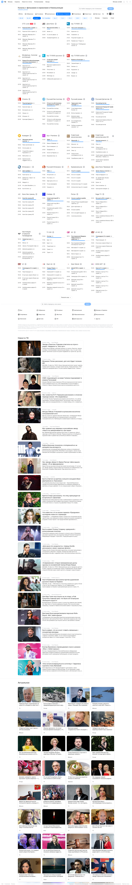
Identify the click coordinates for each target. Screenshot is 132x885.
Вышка (73, 76)
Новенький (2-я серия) (53, 275)
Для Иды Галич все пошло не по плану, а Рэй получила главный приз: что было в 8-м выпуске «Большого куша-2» (60, 598)
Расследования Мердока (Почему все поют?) (78, 243)
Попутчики (50, 69)
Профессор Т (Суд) (76, 41)
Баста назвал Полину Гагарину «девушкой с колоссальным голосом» (58, 530)
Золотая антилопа (76, 216)
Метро (24, 243)
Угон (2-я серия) (75, 174)
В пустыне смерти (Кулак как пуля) (104, 246)
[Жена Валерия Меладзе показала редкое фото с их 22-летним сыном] (102, 845)
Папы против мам (27, 145)
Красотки (74, 31)
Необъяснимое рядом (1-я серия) (103, 251)
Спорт (112, 18)
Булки (97, 182)
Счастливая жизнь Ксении (76, 109)
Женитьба (74, 140)
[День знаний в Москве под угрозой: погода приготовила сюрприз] (102, 747)
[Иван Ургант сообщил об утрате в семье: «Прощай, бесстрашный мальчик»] (78, 698)
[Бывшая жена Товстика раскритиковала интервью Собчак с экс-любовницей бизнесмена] (29, 869)
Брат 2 (48, 243)
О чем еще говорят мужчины (52, 60)
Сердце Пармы (51, 268)
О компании (7, 883)
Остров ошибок (75, 209)
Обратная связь (125, 883)
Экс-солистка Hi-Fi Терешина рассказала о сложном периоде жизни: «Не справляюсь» (62, 396)
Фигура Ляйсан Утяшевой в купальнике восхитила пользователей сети (61, 413)
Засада (73, 72)
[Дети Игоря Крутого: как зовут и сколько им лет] (102, 820)
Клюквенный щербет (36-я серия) (54, 208)
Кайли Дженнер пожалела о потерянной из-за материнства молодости (59, 446)
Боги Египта (25, 188)
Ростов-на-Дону (86, 330)
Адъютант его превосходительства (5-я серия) (29, 92)
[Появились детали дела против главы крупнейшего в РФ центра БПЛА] (78, 845)
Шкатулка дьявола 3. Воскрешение (28, 257)
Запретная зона (27, 239)
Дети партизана (75, 206)
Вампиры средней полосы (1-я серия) (55, 278)
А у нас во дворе (51, 34)
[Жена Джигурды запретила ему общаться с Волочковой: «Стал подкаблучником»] (78, 820)
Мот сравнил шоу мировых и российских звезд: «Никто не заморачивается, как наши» (60, 429)
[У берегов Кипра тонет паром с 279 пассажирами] (29, 722)
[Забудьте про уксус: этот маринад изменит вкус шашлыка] (102, 722)
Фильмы (97, 18)
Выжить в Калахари (77, 59)
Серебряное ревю (76, 158)
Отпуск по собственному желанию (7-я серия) (54, 120)
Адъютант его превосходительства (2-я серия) (29, 73)
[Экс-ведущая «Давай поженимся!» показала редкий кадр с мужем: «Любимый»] (102, 771)
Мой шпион (25, 155)
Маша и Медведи (51, 143)
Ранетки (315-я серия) (28, 27)
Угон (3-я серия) (75, 177)
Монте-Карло (75, 254)
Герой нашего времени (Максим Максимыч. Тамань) (105, 155)
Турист (49, 252)
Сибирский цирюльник (53, 79)
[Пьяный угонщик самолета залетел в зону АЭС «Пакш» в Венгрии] (102, 698)
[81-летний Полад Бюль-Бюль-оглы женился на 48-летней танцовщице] (53, 771)
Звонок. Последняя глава (29, 246)
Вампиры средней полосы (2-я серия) (55, 283)
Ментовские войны (52, 27)
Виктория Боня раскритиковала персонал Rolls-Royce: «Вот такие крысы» (60, 614)
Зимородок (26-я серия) (78, 276)
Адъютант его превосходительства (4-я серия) (29, 86)
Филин (49, 31)
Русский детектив (101, 103)
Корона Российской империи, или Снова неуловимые (30, 61)
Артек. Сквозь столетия (103, 171)
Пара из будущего (101, 174)
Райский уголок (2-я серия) (101, 291)
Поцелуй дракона (27, 103)
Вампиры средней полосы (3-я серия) (55, 288)
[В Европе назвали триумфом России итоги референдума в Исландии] (53, 796)
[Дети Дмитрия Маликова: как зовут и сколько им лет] (29, 820)
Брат (48, 240)
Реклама (13, 883)
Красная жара (26, 107)
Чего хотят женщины (77, 27)
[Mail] (2, 2)
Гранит (49, 249)
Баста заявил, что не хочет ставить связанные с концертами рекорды (60, 631)
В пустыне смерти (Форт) (103, 243)
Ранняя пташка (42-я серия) (52, 218)
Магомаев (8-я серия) (77, 250)
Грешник (49, 187)
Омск (77, 330)
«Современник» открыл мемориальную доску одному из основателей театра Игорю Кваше (59, 564)
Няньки (24, 113)
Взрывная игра (51, 156)
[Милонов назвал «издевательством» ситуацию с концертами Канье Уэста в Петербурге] (78, 722)
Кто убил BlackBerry (28, 185)
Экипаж (73, 66)
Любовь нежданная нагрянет (76, 126)
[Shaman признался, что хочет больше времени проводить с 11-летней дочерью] (53, 722)
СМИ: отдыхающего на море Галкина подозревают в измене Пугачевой (62, 379)
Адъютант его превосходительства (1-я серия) (29, 67)
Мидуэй (24, 182)
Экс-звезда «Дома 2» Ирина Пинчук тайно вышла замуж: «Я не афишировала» (61, 463)
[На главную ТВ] (4, 2)
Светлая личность (76, 147)
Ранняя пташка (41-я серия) (52, 213)
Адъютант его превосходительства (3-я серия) (29, 79)
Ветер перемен (75, 113)
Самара (80, 330)
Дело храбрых (26, 171)
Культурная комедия (101, 188)
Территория (50, 246)
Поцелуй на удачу (76, 37)
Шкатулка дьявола (27, 249)
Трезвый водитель (52, 37)
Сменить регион (22, 9)
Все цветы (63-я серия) (102, 198)
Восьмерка (50, 72)
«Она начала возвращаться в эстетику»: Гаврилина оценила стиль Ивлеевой (61, 665)
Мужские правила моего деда (54, 65)
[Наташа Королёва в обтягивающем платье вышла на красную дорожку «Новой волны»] (102, 796)
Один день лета (51, 181)
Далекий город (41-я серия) (77, 289)
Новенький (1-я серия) (53, 272)
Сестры (49, 236)
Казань (68, 330)
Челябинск (72, 330)
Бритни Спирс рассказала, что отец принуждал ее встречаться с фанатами (61, 497)
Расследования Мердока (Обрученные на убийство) (78, 237)
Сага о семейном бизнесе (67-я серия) (105, 216)
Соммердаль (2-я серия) (103, 236)
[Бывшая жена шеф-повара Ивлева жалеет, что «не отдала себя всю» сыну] (78, 796)
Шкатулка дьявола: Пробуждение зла (27, 252)
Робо (48, 171)
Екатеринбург (55, 330)
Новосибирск (48, 330)
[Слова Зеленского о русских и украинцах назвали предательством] (78, 747)
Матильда (49, 75)
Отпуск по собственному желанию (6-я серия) (54, 112)
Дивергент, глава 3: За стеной (28, 178)
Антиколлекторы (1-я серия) (79, 184)
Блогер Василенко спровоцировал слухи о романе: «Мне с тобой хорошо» (61, 648)
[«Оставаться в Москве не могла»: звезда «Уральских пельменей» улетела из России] (102, 869)
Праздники (50, 149)
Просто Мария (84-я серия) (101, 211)
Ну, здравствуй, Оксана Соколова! (102, 178)
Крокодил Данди (27, 119)
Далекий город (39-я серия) (77, 280)
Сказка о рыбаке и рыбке (78, 198)
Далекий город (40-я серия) (77, 285)
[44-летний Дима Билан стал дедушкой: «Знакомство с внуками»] (78, 869)
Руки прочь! (25, 174)
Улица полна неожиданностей (76, 154)
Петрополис (50, 174)
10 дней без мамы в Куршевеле (27, 151)
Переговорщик (100, 240)
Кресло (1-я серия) (101, 268)
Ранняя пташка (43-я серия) (53, 222)
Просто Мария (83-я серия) (101, 207)
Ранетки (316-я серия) (28, 31)
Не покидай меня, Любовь (76, 121)
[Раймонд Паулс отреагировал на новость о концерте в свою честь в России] (29, 698)
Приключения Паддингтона (26, 159)
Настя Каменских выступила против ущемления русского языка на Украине (60, 581)
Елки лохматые (100, 185)
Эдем (48, 139)
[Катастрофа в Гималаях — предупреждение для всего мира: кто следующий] (53, 698)
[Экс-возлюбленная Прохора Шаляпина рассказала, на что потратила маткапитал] (29, 747)
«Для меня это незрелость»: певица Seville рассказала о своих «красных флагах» (58, 547)
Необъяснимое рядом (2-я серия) (103, 256)
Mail (2, 883)
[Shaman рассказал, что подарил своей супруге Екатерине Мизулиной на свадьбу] (29, 845)
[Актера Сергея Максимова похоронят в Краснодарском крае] (53, 820)
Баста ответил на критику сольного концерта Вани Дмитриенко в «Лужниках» (61, 480)
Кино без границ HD (28, 198)
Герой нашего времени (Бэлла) (102, 160)
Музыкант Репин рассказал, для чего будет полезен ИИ (62, 362)
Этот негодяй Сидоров (77, 213)
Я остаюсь (50, 177)
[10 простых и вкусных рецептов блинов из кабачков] (78, 771)
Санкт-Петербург (41, 330)
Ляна (72, 150)
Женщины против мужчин (27, 140)
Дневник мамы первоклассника (75, 116)
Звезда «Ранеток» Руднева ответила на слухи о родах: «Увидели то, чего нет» (60, 345)
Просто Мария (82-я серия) (101, 202)
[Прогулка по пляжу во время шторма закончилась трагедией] (53, 869)
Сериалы (105, 18)
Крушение (74, 69)
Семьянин (74, 34)
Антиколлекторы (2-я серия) (79, 187)
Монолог (73, 144)
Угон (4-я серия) (75, 181)
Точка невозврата (52, 184)
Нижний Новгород (62, 330)
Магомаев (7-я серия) (77, 247)
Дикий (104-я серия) (77, 268)
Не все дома (25, 148)
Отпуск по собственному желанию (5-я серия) (54, 103)
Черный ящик (75, 63)
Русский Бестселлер (53, 108)
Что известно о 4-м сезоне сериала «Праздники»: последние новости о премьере (61, 513)
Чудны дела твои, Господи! (76, 103)
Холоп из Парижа (52, 152)
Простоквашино (51, 146)
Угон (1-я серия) (76, 171)
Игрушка (24, 116)
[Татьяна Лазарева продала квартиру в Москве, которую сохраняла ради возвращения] (53, 747)
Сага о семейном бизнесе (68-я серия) (105, 221)
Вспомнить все (26, 110)
